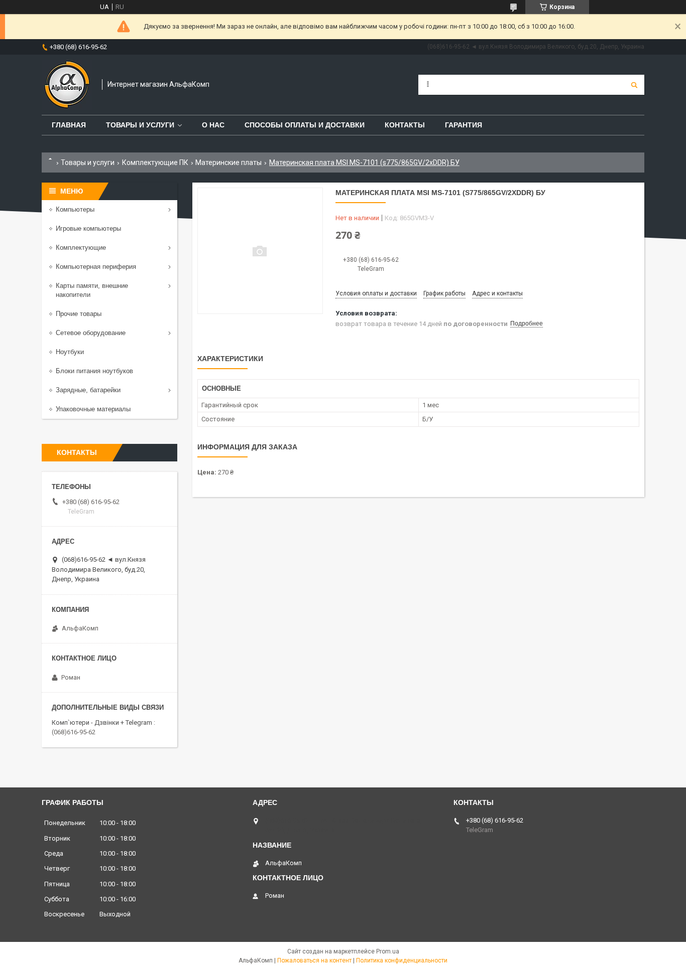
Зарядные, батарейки (88, 390)
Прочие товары (78, 313)
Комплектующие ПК (155, 162)
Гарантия (463, 125)
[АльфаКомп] (67, 85)
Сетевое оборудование (91, 333)
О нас (213, 125)
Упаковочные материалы (93, 409)
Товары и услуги (140, 125)
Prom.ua (387, 951)
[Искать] (634, 85)
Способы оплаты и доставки (305, 125)
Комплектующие (81, 247)
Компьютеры (75, 209)
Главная (69, 125)
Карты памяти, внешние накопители (92, 290)
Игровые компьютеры (88, 228)
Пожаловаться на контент (314, 960)
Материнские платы (228, 162)
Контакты (405, 125)
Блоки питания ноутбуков (94, 371)
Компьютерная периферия (96, 266)
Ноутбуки (70, 352)
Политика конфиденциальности (401, 960)
